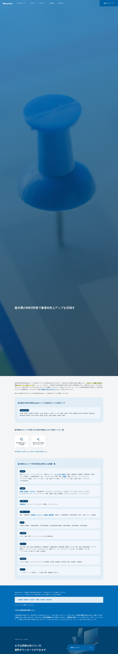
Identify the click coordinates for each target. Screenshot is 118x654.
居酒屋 (64, 476)
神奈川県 (49, 599)
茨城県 (20, 599)
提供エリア (33, 3)
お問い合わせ (61, 3)
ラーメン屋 (57, 474)
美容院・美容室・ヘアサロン (27, 491)
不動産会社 (23, 504)
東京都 (43, 599)
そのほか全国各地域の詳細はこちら (25, 610)
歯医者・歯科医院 (49, 515)
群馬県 (26, 599)
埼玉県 (32, 599)
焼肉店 (63, 474)
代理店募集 (51, 3)
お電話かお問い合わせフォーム (39, 619)
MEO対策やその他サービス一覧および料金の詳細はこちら (31, 451)
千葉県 (37, 599)
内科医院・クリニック (37, 515)
